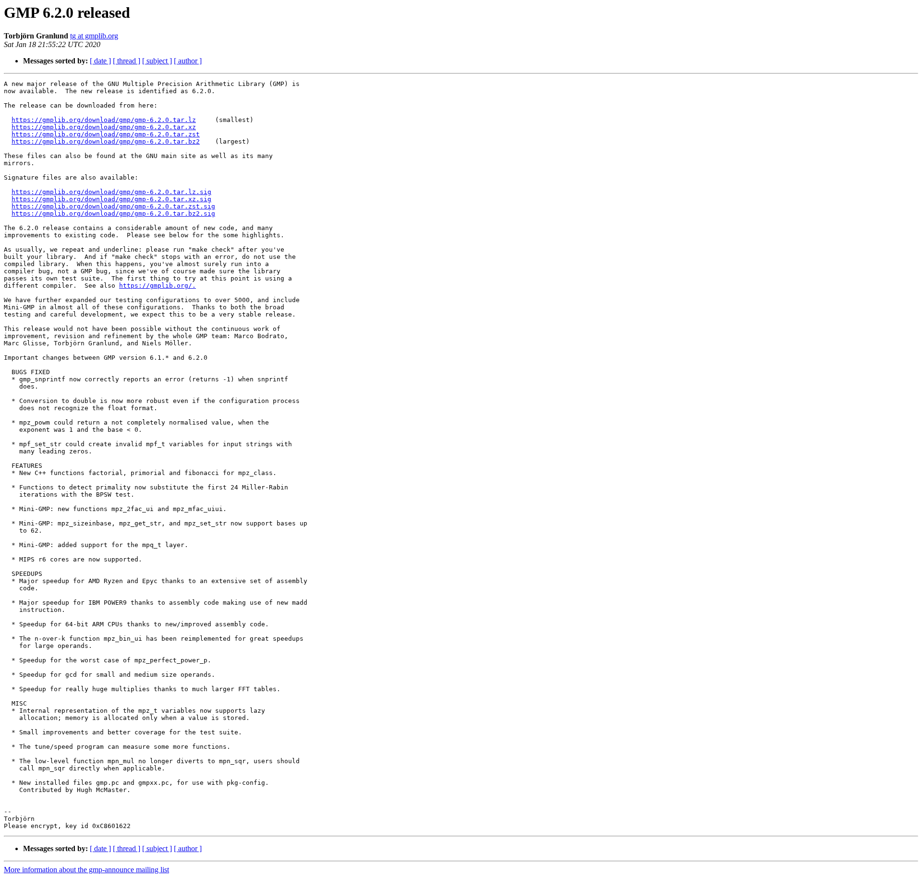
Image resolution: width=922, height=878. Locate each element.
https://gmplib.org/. (157, 285)
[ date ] (100, 61)
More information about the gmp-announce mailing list (86, 870)
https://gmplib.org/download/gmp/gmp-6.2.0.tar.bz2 (106, 141)
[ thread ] (126, 61)
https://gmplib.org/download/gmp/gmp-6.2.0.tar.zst (106, 134)
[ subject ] (157, 61)
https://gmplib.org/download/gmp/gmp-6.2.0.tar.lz (104, 119)
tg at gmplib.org (94, 36)
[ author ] (188, 61)
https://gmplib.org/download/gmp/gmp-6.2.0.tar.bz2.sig (113, 213)
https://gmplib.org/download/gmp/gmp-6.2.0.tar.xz (104, 127)
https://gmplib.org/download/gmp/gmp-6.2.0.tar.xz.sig (111, 199)
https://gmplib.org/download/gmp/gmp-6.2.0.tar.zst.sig (113, 206)
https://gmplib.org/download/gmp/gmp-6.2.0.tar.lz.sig (111, 191)
